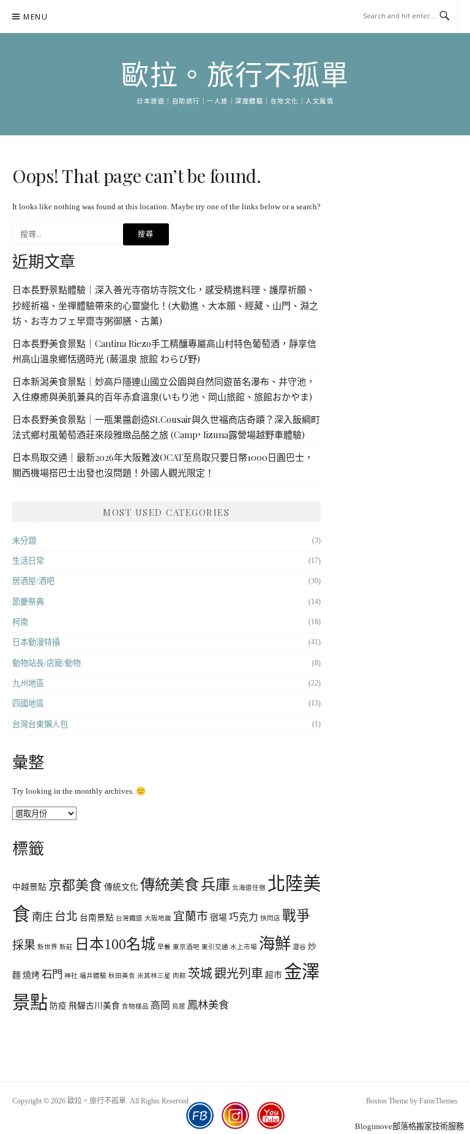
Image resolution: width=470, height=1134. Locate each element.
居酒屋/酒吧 (33, 581)
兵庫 (215, 884)
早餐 (164, 947)
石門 (52, 974)
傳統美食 (169, 884)
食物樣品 (135, 1006)
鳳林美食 (208, 1005)
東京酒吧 (186, 947)
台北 (66, 916)
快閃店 (270, 918)
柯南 (20, 622)
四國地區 (28, 703)
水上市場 (243, 947)
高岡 (160, 1005)
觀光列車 (238, 973)
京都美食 (75, 885)
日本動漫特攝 (36, 642)
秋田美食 (121, 975)
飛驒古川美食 (94, 1005)
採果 (23, 945)
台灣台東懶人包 (40, 724)
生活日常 (28, 560)
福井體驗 (93, 975)
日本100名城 (115, 944)
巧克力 (243, 917)
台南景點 (97, 917)
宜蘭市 (190, 916)
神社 (71, 975)
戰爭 (296, 915)
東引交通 (214, 947)
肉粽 (179, 975)
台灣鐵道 (129, 918)
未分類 (24, 540)
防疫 (58, 1005)
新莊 (66, 947)
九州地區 (28, 683)
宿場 (218, 917)
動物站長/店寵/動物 (46, 663)
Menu (35, 17)
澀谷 (299, 947)
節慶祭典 (28, 601)
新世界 (47, 947)
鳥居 (178, 1006)
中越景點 (29, 887)
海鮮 (275, 943)
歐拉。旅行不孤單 (235, 76)
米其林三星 (154, 975)
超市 (273, 975)
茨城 (200, 973)
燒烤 (31, 975)
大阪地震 (157, 918)
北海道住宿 (249, 887)
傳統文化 (121, 887)
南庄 (42, 917)
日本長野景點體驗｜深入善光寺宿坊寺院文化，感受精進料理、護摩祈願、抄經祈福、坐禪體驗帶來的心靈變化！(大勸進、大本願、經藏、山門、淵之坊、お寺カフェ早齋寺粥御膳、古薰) (165, 305)
